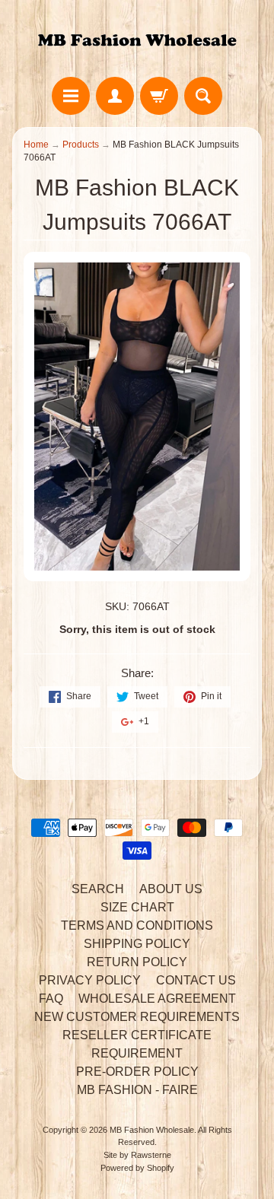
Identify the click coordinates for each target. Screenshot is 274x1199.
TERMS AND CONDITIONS (137, 925)
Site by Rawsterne (137, 1154)
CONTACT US (196, 980)
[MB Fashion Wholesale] (137, 40)
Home (36, 144)
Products (80, 144)
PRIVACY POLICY (90, 980)
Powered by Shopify (137, 1167)
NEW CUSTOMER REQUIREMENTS (137, 1016)
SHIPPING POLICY (137, 943)
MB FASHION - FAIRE (137, 1089)
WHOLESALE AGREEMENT (157, 998)
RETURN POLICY (137, 962)
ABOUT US (170, 889)
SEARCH (98, 889)
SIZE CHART (137, 907)
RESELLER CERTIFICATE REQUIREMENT (137, 1044)
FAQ (51, 998)
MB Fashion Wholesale (152, 1129)
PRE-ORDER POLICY (137, 1071)
